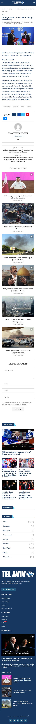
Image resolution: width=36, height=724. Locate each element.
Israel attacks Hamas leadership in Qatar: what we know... (23, 703)
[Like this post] (14, 114)
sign (22, 107)
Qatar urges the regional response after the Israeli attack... (22, 680)
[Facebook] (10, 720)
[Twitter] (14, 720)
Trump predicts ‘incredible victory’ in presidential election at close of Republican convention (9, 473)
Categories (5, 612)
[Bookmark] (31, 174)
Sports (3, 626)
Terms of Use (5, 601)
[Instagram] (18, 720)
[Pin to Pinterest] (27, 114)
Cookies (3, 605)
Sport (18, 552)
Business (18, 526)
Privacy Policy (5, 598)
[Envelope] (25, 720)
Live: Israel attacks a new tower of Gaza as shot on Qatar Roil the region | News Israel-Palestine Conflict (18, 666)
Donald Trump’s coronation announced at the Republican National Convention (25, 495)
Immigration (6, 107)
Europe (18, 539)
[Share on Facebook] (19, 114)
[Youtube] (21, 720)
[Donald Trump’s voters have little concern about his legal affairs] (26, 463)
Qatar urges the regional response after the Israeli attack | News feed (16, 659)
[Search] (34, 2)
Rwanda (15, 107)
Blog (10, 9)
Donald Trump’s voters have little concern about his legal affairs (25, 472)
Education (18, 530)
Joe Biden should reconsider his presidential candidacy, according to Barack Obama (9, 495)
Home (3, 9)
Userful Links (6, 594)
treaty (29, 107)
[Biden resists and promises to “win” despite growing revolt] (18, 439)
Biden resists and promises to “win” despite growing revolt (16, 453)
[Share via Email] (5, 118)
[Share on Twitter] (23, 114)
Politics (3, 623)
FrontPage (18, 548)
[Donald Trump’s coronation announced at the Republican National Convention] (26, 485)
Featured (18, 544)
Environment (18, 535)
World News (18, 557)
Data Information (6, 608)
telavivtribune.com (14, 22)
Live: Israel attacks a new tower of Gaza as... (22, 692)
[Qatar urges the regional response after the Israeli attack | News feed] (18, 182)
